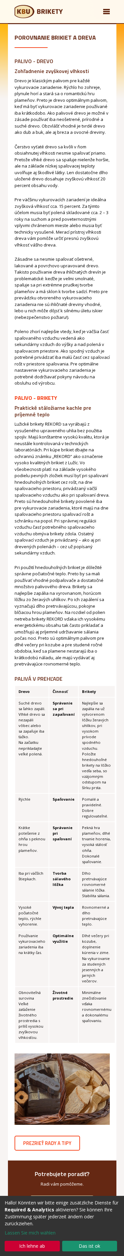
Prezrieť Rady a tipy (47, 1143)
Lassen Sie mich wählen (30, 1233)
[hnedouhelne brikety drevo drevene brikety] (62, 1089)
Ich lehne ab (32, 1246)
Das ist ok (89, 1246)
